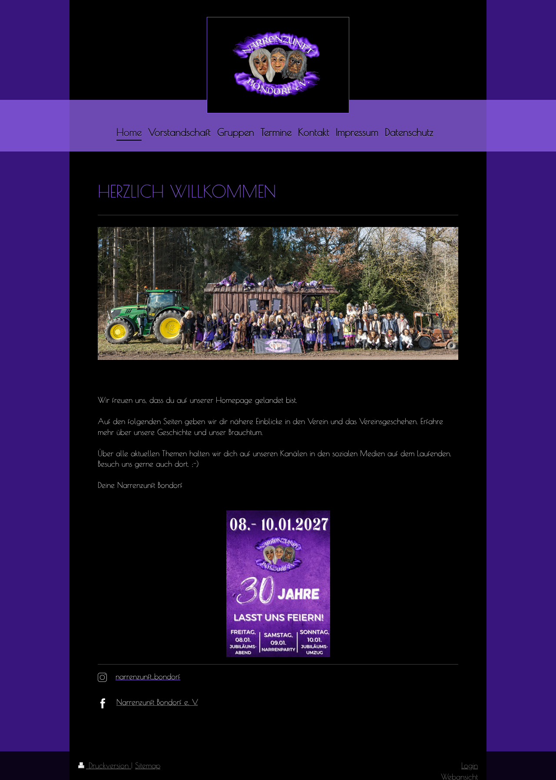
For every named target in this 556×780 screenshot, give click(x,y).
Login (469, 765)
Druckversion (108, 765)
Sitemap (147, 765)
